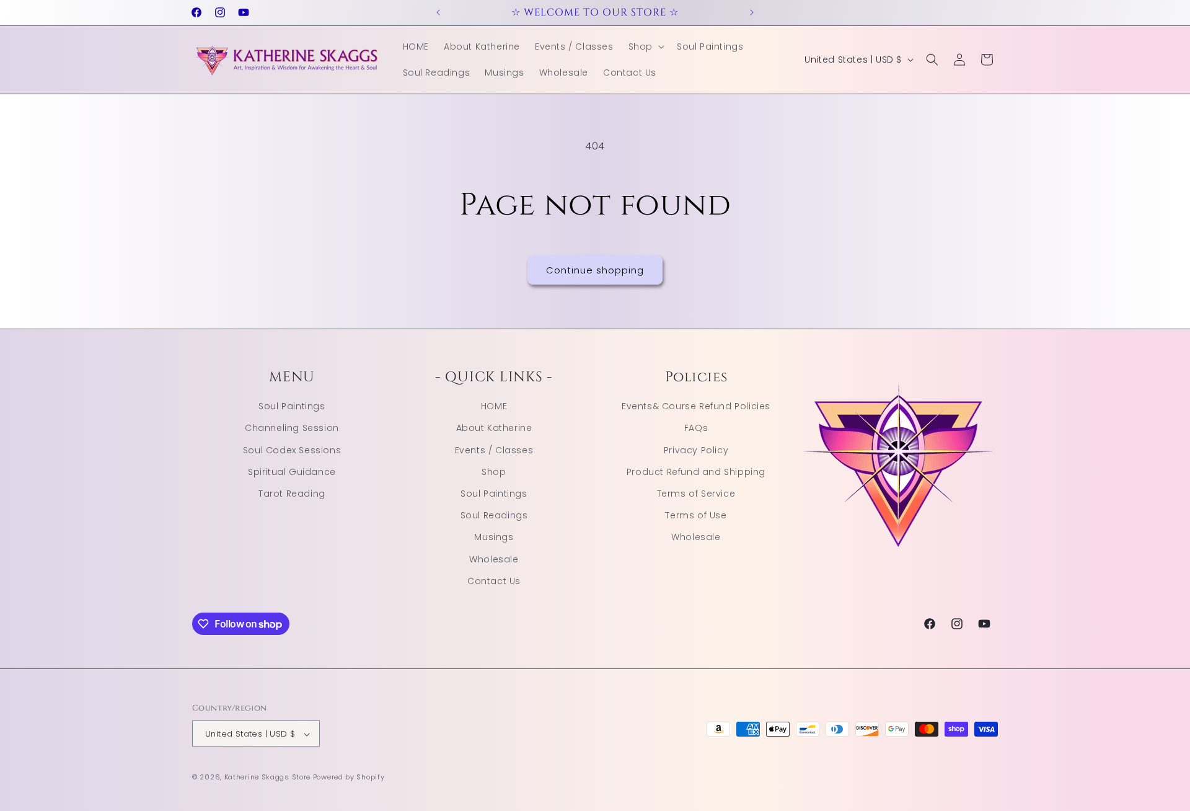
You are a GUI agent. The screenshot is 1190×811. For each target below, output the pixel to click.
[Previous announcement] (438, 12)
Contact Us (494, 580)
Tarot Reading (291, 493)
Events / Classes (494, 449)
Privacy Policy (696, 449)
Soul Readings (494, 514)
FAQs (696, 428)
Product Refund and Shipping (696, 471)
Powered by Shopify (349, 777)
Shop (494, 471)
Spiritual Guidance (292, 471)
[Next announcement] (751, 12)
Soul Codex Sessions (292, 449)
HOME (494, 405)
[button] (645, 46)
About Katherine (494, 428)
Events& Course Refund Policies (696, 405)
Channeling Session (292, 428)
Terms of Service (696, 493)
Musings (493, 537)
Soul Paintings (291, 405)
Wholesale (493, 558)
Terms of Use (695, 514)
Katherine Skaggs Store (267, 777)
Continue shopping (595, 270)
